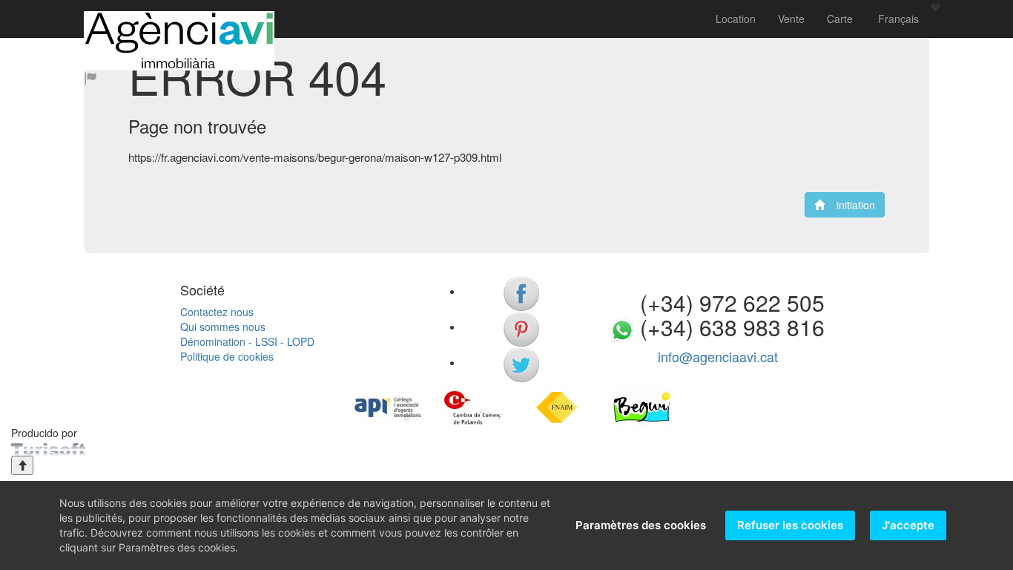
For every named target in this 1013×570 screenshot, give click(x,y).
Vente (791, 18)
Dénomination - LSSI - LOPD (247, 341)
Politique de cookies (227, 356)
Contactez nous (217, 311)
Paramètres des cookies (640, 525)
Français (897, 18)
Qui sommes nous (222, 326)
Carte (840, 18)
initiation (850, 204)
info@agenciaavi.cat (718, 356)
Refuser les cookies (790, 525)
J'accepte (908, 525)
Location (736, 18)
